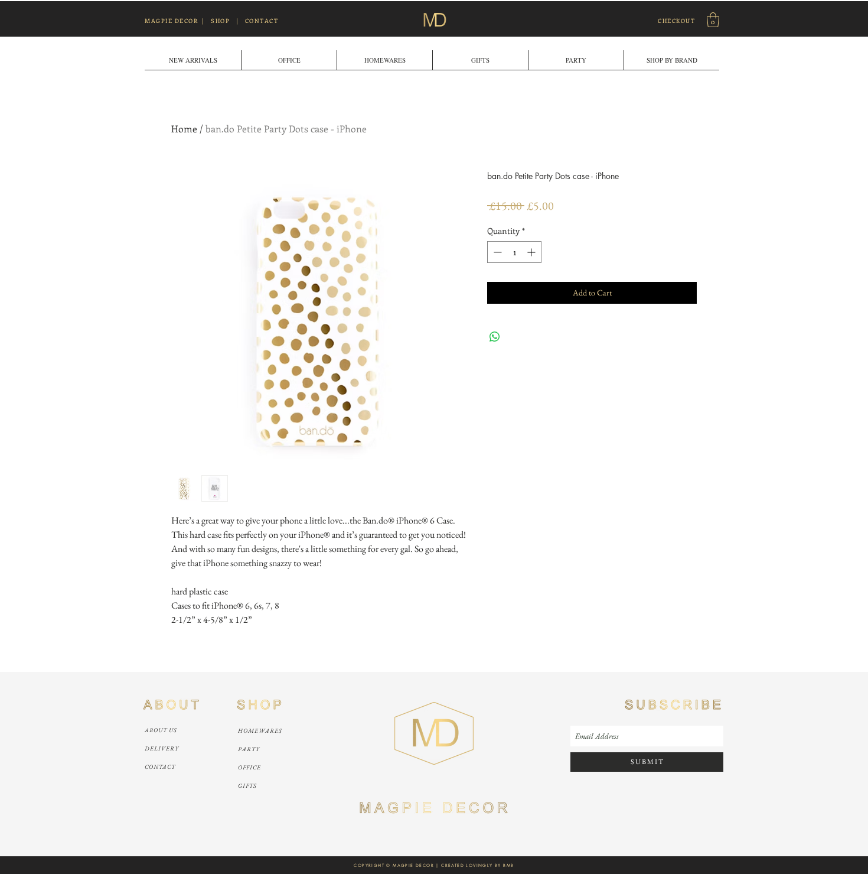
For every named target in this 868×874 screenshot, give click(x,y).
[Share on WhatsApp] (495, 337)
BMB (508, 865)
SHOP (220, 21)
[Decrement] (496, 252)
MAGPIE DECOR (171, 21)
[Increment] (532, 252)
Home (184, 128)
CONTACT (262, 21)
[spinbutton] (514, 252)
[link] (713, 19)
